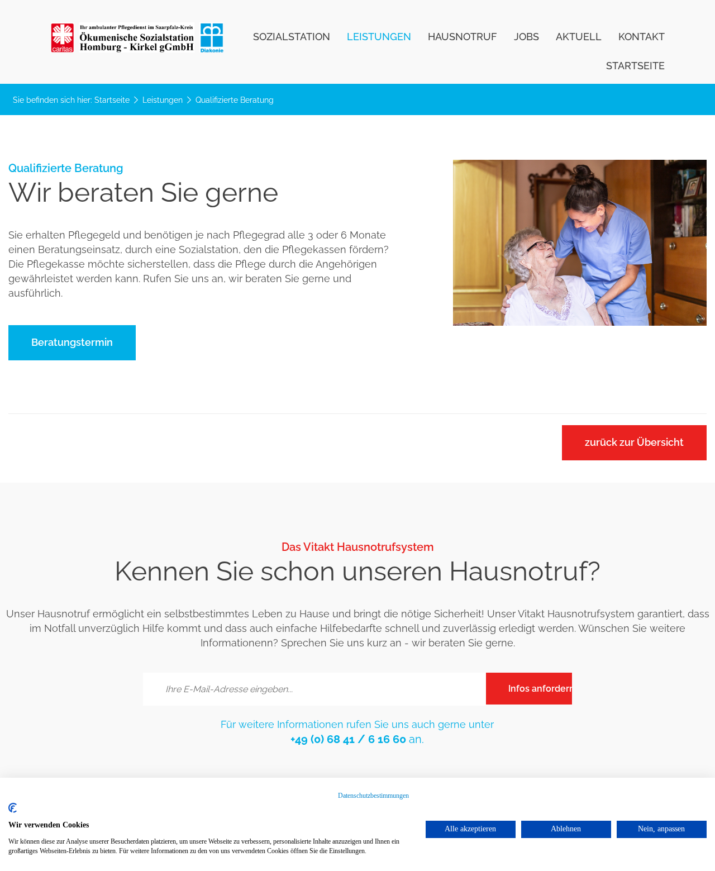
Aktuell (579, 38)
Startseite (635, 67)
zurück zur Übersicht (634, 442)
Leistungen (379, 38)
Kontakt (641, 38)
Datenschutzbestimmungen (373, 795)
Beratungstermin (72, 342)
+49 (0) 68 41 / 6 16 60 (348, 739)
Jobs (526, 38)
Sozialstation (291, 38)
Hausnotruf (462, 38)
